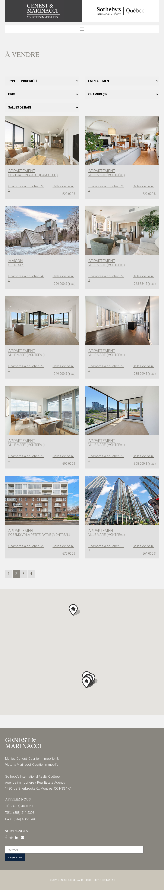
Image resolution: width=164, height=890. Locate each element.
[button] (74, 610)
